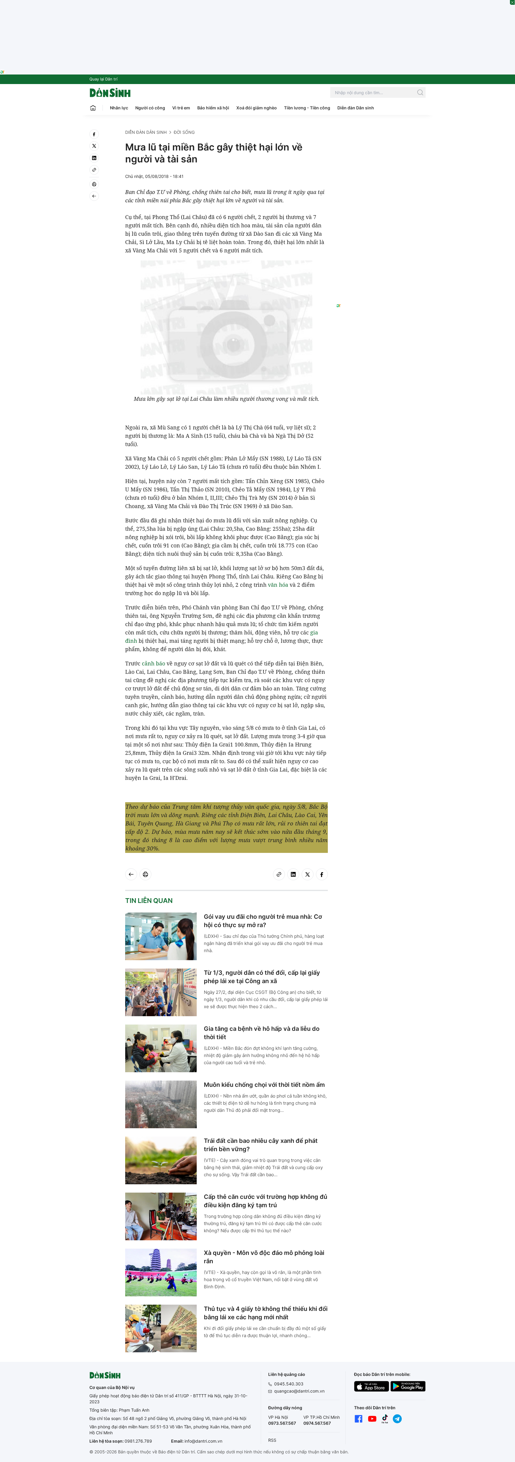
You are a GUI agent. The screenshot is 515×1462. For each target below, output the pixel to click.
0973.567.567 (282, 1423)
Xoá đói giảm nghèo (256, 107)
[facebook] (94, 134)
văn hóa (278, 584)
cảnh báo (153, 663)
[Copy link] (94, 170)
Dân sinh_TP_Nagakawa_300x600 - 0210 (381, 136)
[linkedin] (94, 158)
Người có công (150, 107)
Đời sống (184, 132)
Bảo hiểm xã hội (213, 107)
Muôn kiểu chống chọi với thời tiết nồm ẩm (264, 1084)
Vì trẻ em (181, 107)
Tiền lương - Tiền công (307, 107)
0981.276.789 (138, 1441)
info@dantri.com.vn (203, 1441)
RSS (272, 1440)
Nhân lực (119, 107)
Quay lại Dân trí (103, 79)
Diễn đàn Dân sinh (355, 107)
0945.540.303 (288, 1383)
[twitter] (94, 146)
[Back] (94, 196)
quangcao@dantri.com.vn (299, 1390)
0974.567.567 (317, 1423)
